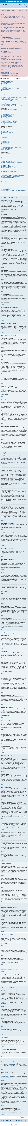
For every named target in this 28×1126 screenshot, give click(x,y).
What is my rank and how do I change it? (8, 104)
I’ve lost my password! (5, 89)
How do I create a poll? (5, 113)
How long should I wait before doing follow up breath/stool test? (13, 43)
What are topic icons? (5, 137)
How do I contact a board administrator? (8, 192)
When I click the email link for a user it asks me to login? (11, 105)
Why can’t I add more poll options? (7, 114)
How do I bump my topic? (5, 123)
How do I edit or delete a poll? (6, 115)
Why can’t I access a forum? (6, 116)
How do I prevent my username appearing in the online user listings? (14, 97)
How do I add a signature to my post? (8, 111)
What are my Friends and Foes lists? (8, 161)
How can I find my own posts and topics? (8, 171)
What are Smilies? (4, 130)
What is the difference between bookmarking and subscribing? (12, 175)
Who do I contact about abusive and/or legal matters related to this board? (13, 191)
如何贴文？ (3, 71)
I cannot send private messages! (7, 153)
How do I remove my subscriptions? (7, 178)
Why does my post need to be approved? (8, 122)
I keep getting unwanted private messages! (9, 154)
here (7, 12)
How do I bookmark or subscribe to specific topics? (10, 176)
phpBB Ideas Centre (6, 1076)
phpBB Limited (11, 1064)
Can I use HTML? (4, 128)
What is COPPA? (4, 83)
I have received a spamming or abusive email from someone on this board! (13, 157)
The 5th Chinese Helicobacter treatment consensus (12, 41)
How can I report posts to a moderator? (8, 120)
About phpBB (13, 1067)
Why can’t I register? (5, 84)
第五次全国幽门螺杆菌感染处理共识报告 (9, 73)
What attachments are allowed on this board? (9, 182)
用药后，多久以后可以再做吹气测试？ (9, 75)
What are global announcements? (7, 132)
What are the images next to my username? (9, 101)
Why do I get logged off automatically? (8, 90)
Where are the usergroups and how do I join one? (10, 144)
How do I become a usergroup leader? (8, 146)
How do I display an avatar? (6, 103)
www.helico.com (13, 19)
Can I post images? (4, 131)
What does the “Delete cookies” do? (7, 91)
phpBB (2, 394)
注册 (23, 56)
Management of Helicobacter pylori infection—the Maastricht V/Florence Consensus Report (11, 39)
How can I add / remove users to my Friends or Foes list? (12, 162)
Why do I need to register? (6, 82)
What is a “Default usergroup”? (6, 148)
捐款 (10, 66)
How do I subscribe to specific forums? (8, 177)
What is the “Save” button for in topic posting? (9, 121)
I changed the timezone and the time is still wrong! (10, 99)
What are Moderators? (5, 142)
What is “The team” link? (5, 149)
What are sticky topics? (5, 134)
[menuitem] (4, 5)
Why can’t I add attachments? (6, 117)
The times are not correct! (6, 98)
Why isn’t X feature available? (6, 189)
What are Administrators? (5, 141)
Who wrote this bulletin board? (6, 188)
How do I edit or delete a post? (6, 110)
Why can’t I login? (4, 87)
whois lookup (9, 1089)
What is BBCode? (4, 127)
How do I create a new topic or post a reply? (9, 109)
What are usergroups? (5, 143)
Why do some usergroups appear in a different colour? (11, 147)
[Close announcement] (26, 10)
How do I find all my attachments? (7, 184)
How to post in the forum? (6, 37)
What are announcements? (6, 133)
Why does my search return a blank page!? (9, 168)
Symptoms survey (5, 51)
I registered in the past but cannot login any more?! (10, 88)
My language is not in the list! (6, 100)
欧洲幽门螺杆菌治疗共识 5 (6, 72)
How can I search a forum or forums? (8, 166)
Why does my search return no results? (8, 167)
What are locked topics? (5, 136)
